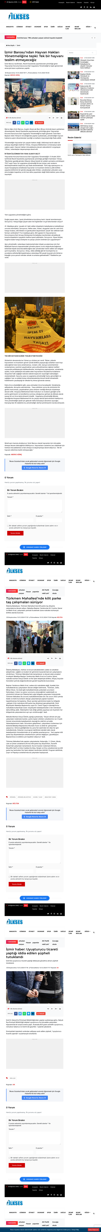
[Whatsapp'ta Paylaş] (23, 122)
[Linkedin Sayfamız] (90, 7)
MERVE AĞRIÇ (15, 75)
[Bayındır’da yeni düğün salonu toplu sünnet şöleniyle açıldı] (73, 115)
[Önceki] (92, 37)
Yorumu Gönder (15, 533)
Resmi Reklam (77, 28)
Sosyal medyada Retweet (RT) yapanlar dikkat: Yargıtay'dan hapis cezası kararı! (37, 591)
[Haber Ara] (95, 27)
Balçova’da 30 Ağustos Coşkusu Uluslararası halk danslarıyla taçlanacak (87, 90)
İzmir (53, 27)
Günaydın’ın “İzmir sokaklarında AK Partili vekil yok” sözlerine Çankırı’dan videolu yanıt (47, 591)
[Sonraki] (94, 37)
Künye (92, 2)
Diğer (88, 27)
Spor (46, 27)
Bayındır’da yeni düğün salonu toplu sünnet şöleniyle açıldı (87, 117)
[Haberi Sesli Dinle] (49, 117)
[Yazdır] (61, 117)
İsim (9, 516)
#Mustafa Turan (50, 797)
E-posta (39, 516)
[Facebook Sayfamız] (84, 7)
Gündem (19, 27)
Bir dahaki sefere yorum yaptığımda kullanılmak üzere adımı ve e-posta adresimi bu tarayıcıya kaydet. (33, 527)
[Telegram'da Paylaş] (27, 122)
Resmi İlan (68, 28)
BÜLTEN (59, 617)
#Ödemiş (12, 797)
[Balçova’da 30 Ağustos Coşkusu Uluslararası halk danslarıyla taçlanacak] (73, 87)
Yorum (10, 497)
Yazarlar (86, 2)
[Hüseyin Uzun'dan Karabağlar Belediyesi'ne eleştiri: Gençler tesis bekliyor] (73, 61)
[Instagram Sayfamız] (87, 7)
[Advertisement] (66, 17)
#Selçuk (12, 1078)
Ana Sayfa (11, 45)
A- (54, 118)
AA (58, 967)
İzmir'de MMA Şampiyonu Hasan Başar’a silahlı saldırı (37, 38)
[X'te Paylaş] (18, 122)
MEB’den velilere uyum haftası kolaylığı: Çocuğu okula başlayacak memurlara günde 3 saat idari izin (57, 591)
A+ (57, 118)
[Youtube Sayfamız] (94, 7)
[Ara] (92, 52)
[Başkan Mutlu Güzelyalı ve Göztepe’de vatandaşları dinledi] (73, 75)
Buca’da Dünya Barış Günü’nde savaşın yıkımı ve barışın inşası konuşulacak (86, 104)
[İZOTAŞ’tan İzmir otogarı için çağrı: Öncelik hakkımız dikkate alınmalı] (73, 127)
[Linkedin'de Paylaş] (31, 122)
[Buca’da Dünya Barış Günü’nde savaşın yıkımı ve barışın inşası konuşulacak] (73, 101)
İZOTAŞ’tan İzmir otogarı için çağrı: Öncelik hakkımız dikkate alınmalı (86, 129)
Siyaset (28, 27)
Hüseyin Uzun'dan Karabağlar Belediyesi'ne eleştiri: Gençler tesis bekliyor (87, 64)
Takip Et (40, 122)
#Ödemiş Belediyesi (24, 797)
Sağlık (60, 27)
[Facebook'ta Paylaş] (14, 122)
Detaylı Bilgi (75, 1229)
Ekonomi (37, 27)
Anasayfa (61, 2)
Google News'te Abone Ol (36, 468)
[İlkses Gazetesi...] (19, 16)
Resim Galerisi (70, 2)
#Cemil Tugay (37, 797)
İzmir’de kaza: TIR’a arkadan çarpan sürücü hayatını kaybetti (22, 591)
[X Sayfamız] (81, 7)
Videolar (79, 2)
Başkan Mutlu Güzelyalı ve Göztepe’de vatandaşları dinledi (87, 77)
